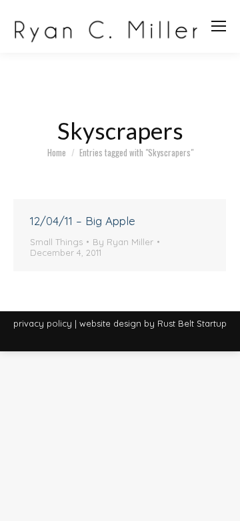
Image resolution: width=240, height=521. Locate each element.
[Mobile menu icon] (219, 26)
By (123, 241)
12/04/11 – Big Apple (82, 221)
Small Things (56, 241)
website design (110, 323)
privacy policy (42, 323)
